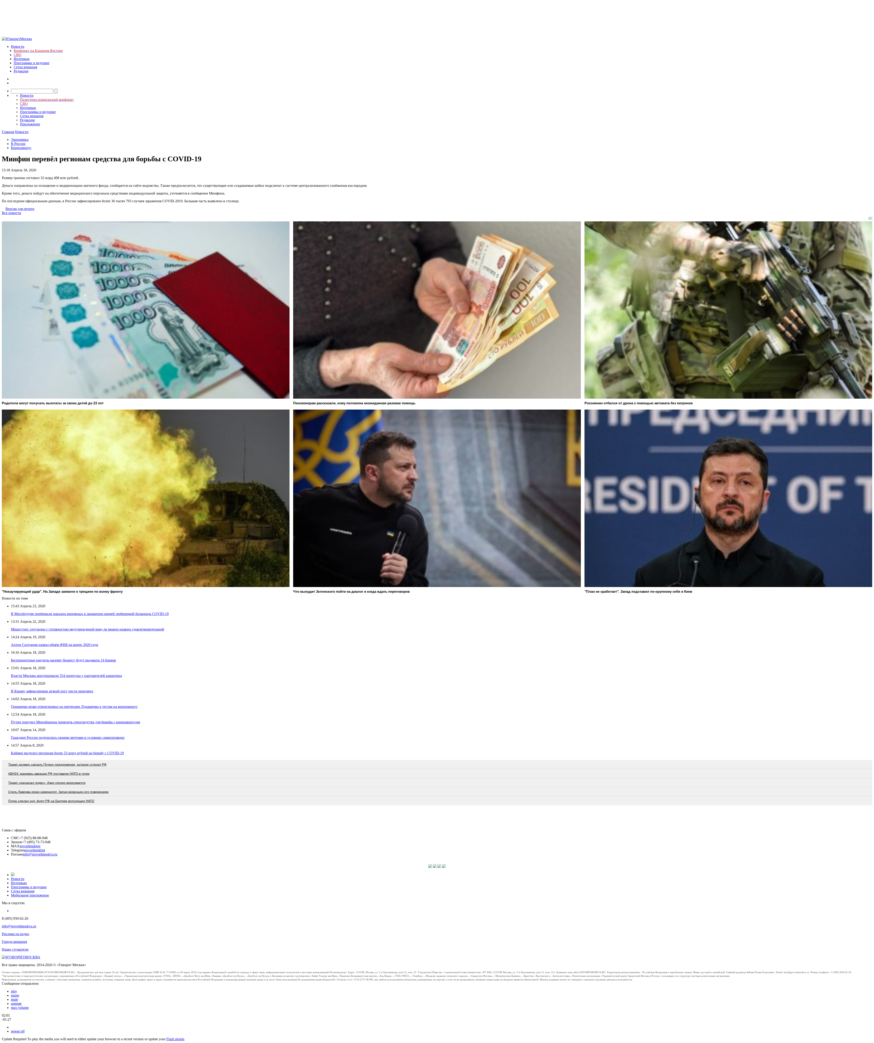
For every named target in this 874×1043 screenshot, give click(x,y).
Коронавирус (21, 148)
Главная (8, 132)
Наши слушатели (15, 949)
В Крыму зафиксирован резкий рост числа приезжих (52, 691)
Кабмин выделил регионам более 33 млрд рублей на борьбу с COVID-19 (67, 753)
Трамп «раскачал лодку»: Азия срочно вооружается (47, 783)
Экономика (19, 140)
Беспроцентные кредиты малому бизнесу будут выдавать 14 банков (63, 660)
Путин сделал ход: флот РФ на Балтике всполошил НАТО (51, 801)
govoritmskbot (30, 846)
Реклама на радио (15, 934)
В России (18, 144)
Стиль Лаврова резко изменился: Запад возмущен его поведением (58, 792)
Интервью (22, 59)
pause (15, 995)
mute (14, 999)
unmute (16, 1003)
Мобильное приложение (30, 895)
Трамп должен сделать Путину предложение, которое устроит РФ (57, 764)
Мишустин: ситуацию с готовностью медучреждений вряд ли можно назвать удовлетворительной (87, 629)
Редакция (21, 71)
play (14, 991)
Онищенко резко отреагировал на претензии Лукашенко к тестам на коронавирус (74, 707)
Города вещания (14, 942)
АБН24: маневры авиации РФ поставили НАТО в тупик (48, 773)
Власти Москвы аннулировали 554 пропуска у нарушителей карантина (66, 676)
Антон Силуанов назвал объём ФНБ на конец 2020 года (54, 645)
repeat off (18, 1031)
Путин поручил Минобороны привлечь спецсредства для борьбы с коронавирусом (75, 722)
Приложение (30, 124)
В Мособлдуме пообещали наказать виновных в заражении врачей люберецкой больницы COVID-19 (90, 614)
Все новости (11, 213)
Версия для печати (19, 209)
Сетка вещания (25, 67)
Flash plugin (175, 1039)
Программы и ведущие (31, 63)
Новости (17, 46)
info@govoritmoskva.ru (40, 854)
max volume (20, 1008)
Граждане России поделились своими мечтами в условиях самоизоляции (67, 737)
